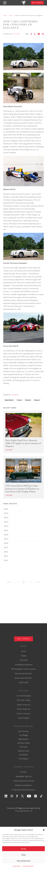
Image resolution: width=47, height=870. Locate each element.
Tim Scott (23, 747)
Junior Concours (23, 713)
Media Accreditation (23, 785)
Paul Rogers (23, 758)
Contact (23, 772)
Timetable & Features (23, 664)
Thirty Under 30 (23, 709)
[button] (44, 830)
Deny (24, 855)
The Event (23, 660)
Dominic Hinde (23, 743)
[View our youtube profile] (29, 796)
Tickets (23, 655)
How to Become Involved (23, 780)
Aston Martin (9, 400)
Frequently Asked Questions (23, 789)
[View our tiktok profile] (41, 796)
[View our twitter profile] (22, 796)
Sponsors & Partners (23, 673)
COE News (14, 395)
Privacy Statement (28, 866)
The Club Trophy (23, 700)
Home (5, 15)
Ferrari (19, 400)
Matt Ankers (23, 739)
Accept (23, 849)
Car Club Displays (23, 695)
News (11, 15)
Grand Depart (23, 718)
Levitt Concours (23, 704)
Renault (36, 400)
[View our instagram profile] (11, 796)
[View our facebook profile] (17, 796)
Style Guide (23, 682)
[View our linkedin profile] (6, 796)
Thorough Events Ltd (23, 811)
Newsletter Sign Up (23, 776)
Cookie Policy (16, 866)
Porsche (27, 400)
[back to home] (23, 4)
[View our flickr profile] (35, 796)
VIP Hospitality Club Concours (23, 669)
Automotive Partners (23, 678)
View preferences (23, 861)
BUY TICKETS (37, 3)
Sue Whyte (23, 754)
